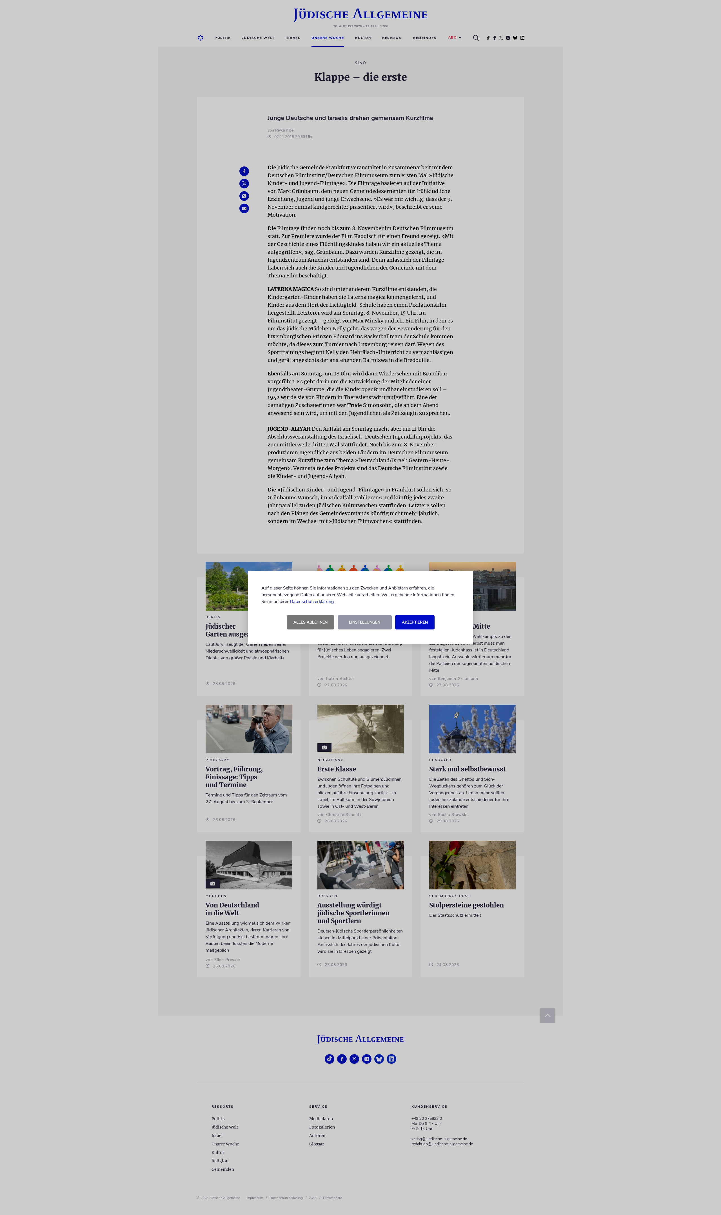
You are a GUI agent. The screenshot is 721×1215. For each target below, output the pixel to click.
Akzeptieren (415, 622)
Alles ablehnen (310, 622)
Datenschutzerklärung (312, 601)
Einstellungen (364, 622)
